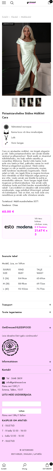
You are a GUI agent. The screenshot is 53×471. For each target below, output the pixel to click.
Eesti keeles (16, 454)
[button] (24, 466)
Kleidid (14, 17)
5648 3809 (16, 378)
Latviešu (38, 454)
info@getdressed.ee (16, 382)
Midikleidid (26, 17)
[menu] (4, 2)
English (28, 454)
